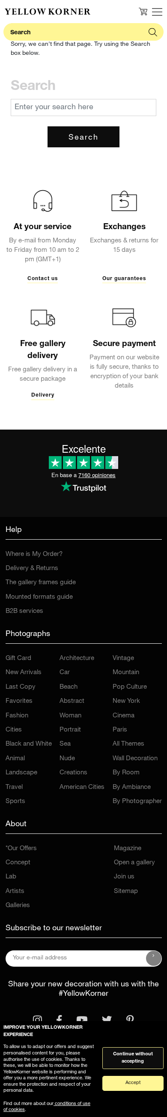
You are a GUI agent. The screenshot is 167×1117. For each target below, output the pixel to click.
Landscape (21, 773)
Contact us (42, 278)
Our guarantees (124, 278)
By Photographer (137, 801)
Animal (15, 759)
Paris (120, 730)
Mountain (126, 672)
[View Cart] (143, 11)
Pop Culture (130, 687)
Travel (14, 787)
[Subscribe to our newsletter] (153, 958)
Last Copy (21, 687)
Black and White (29, 744)
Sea (65, 744)
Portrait (70, 730)
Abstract (72, 701)
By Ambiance (132, 787)
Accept (132, 1083)
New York (126, 701)
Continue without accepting (133, 1058)
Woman (70, 716)
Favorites (19, 701)
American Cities (82, 787)
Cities (14, 730)
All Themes (128, 744)
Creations (73, 773)
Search (83, 138)
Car (65, 672)
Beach (69, 687)
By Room (126, 773)
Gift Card (18, 658)
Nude (67, 759)
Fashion (17, 716)
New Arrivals (24, 672)
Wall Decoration (135, 759)
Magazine (127, 848)
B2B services (24, 611)
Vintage (123, 658)
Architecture (77, 658)
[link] (47, 11)
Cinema (123, 716)
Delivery (42, 395)
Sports (15, 801)
